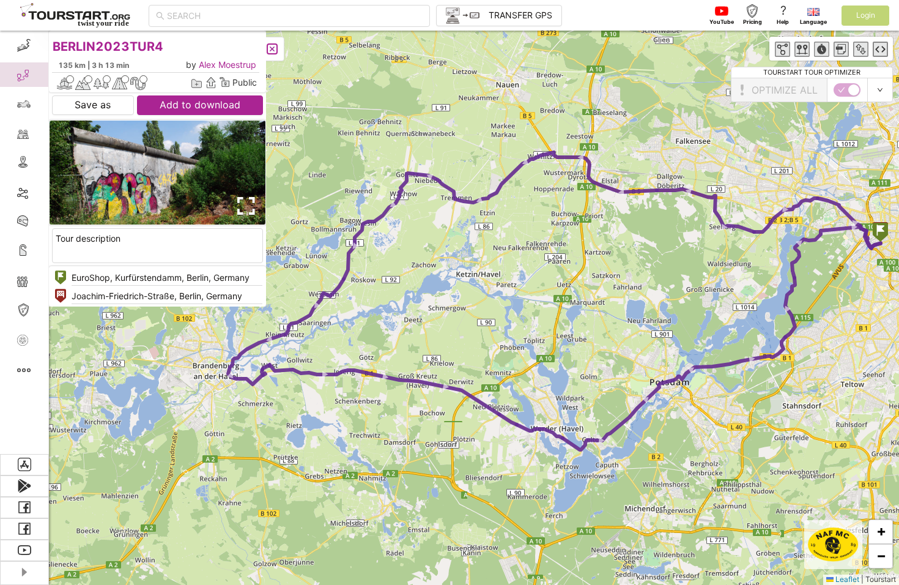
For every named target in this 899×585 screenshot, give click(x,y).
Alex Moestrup (227, 64)
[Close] (272, 48)
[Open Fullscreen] (243, 206)
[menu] (24, 242)
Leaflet (846, 579)
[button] (880, 233)
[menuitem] (24, 45)
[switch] (847, 90)
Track (44, 192)
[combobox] (295, 16)
